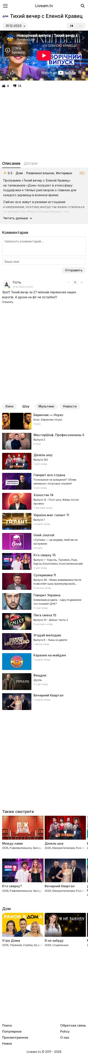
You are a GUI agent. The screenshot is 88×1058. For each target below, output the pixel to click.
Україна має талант (50, 515)
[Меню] (5, 6)
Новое (7, 1044)
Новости (70, 406)
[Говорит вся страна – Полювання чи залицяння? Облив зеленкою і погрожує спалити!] (44, 481)
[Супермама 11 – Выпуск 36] (44, 581)
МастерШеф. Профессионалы (57, 435)
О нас (64, 1037)
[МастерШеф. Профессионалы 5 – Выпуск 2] (44, 441)
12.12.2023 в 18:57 (23, 287)
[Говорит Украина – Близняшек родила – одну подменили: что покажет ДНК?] (44, 601)
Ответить (7, 302)
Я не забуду (54, 940)
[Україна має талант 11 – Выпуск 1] (44, 521)
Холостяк (41, 495)
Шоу (25, 406)
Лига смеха (43, 615)
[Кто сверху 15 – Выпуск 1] (44, 561)
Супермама (43, 575)
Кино (9, 406)
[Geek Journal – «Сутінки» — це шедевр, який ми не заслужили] (44, 541)
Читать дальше (15, 218)
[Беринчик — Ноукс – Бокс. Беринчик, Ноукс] (44, 421)
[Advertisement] (44, 125)
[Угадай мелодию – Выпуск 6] (44, 641)
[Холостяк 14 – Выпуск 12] (44, 501)
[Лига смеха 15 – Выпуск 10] (44, 621)
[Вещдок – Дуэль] (44, 681)
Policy (65, 1031)
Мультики (46, 406)
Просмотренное (15, 1037)
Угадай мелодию (47, 635)
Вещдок (40, 675)
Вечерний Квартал (48, 695)
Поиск (7, 1025)
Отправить (73, 270)
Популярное (12, 1031)
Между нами (12, 843)
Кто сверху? (12, 886)
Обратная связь (73, 1025)
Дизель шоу (43, 455)
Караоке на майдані (50, 655)
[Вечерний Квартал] (44, 701)
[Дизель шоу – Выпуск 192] (44, 461)
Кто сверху (42, 555)
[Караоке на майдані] (44, 661)
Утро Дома (11, 940)
